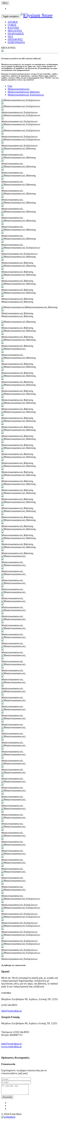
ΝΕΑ (10, 36)
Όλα (10, 86)
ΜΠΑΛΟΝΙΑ (15, 30)
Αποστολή (7, 1097)
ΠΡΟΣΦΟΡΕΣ (15, 39)
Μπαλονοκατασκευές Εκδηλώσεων (26, 94)
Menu (5, 3)
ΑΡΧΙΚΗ (13, 22)
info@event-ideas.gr (11, 1010)
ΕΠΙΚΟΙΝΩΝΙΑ (16, 42)
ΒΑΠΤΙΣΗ (13, 27)
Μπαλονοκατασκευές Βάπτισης (24, 91)
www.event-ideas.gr (11, 1046)
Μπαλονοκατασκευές (18, 89)
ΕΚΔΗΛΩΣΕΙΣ (16, 33)
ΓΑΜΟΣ (12, 25)
